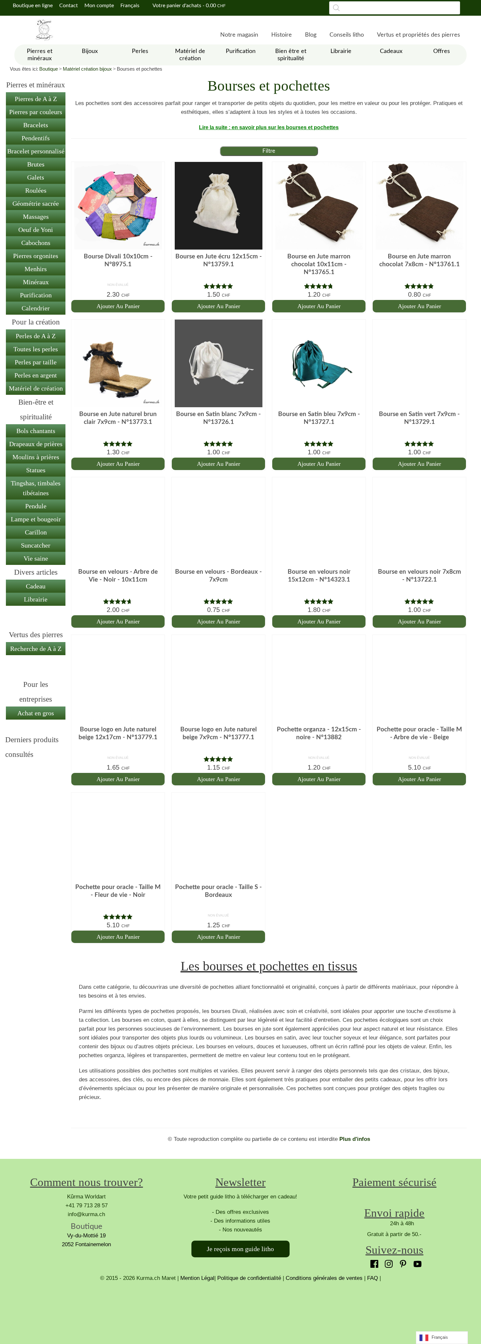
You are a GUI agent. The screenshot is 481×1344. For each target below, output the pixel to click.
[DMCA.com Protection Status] (240, 1307)
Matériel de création (36, 388)
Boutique (48, 69)
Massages (36, 216)
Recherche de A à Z (36, 648)
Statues (35, 470)
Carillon (36, 532)
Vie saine (36, 558)
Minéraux (36, 282)
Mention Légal (197, 1278)
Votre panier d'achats (188, 5)
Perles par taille (36, 362)
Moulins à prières (35, 457)
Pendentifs (36, 138)
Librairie (35, 599)
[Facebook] (372, 1262)
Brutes (36, 164)
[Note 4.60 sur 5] (118, 601)
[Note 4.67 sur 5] (318, 286)
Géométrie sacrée (35, 203)
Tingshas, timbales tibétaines (36, 488)
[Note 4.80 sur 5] (419, 286)
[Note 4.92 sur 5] (218, 759)
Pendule (35, 506)
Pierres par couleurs (35, 111)
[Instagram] (387, 1262)
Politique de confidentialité (249, 1278)
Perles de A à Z (36, 336)
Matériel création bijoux (87, 69)
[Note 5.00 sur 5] (218, 286)
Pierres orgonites (35, 255)
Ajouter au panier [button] (118, 306)
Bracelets (35, 125)
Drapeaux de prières (35, 443)
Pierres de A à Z (36, 98)
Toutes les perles (35, 349)
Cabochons (35, 242)
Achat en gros (35, 713)
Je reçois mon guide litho (240, 1248)
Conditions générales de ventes (324, 1278)
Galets (35, 177)
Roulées (35, 190)
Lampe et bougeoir (36, 519)
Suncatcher (35, 545)
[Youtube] (416, 1262)
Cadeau (35, 586)
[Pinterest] (401, 1262)
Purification (36, 295)
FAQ (372, 1278)
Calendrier (36, 308)
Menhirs (36, 268)
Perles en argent (35, 375)
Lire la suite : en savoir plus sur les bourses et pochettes (269, 127)
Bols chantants (35, 430)
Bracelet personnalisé (35, 151)
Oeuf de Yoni (35, 229)
